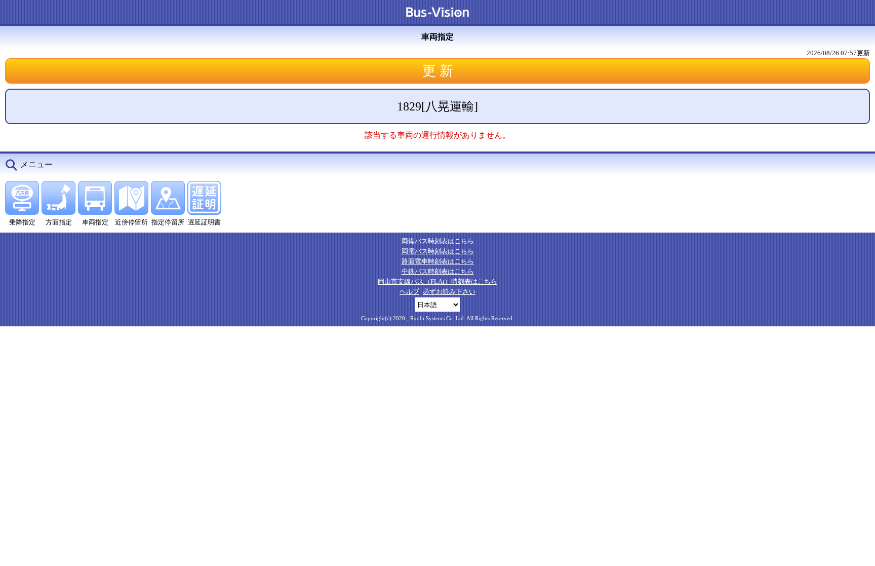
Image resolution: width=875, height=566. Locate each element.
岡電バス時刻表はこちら (438, 251)
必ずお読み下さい (449, 291)
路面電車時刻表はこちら (438, 261)
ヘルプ (409, 291)
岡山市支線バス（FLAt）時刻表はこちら (437, 281)
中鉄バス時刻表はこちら (438, 271)
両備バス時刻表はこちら (438, 241)
